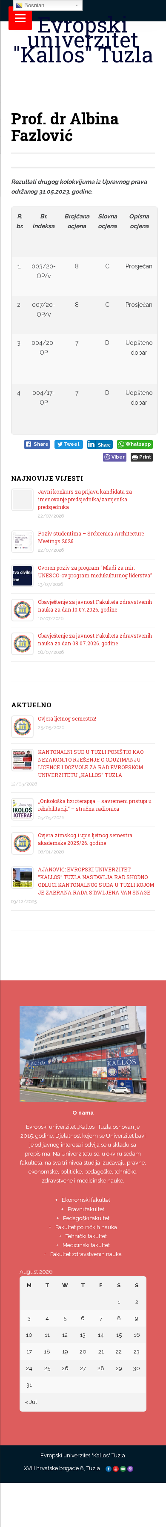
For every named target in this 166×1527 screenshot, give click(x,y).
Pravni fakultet (86, 1209)
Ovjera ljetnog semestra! (67, 718)
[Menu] (20, 18)
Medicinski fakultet (86, 1245)
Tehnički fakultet (86, 1236)
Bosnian (33, 5)
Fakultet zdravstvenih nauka (86, 1254)
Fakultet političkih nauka (86, 1227)
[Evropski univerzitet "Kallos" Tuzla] (83, 75)
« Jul (31, 1402)
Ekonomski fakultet (86, 1200)
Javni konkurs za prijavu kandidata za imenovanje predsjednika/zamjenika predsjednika (85, 499)
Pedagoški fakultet (86, 1218)
